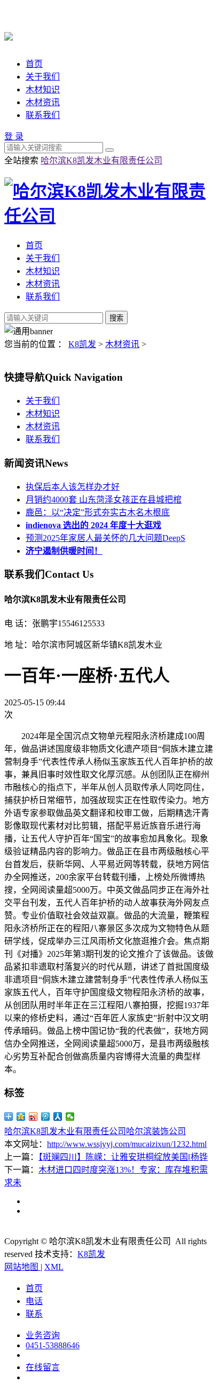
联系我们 (43, 115)
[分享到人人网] (57, 1116)
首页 (34, 63)
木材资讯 (43, 102)
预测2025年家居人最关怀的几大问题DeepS (105, 538)
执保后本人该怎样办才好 (73, 486)
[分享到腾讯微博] (45, 1116)
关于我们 (43, 76)
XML (54, 1266)
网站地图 (22, 1266)
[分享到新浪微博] (33, 1116)
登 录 (13, 136)
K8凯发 (82, 344)
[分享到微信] (70, 1116)
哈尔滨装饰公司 (156, 1131)
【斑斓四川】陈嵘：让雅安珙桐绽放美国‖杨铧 (123, 1156)
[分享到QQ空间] (21, 1116)
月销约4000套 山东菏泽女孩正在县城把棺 (104, 499)
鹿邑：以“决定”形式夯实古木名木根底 (98, 512)
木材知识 (43, 89)
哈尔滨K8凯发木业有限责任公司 (101, 160)
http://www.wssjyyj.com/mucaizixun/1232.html (127, 1144)
